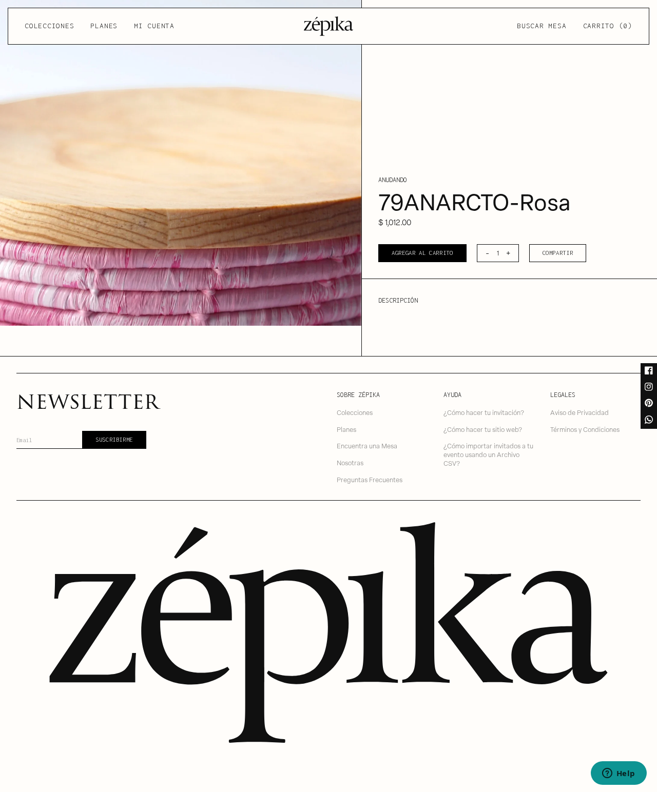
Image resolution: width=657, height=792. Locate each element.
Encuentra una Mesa (367, 445)
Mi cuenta (154, 26)
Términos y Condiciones (585, 429)
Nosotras (350, 462)
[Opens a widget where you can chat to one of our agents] (618, 774)
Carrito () (607, 26)
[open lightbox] (180, 163)
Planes (104, 26)
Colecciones (49, 26)
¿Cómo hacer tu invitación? (483, 412)
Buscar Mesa (541, 26)
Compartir (558, 252)
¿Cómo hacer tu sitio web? (482, 429)
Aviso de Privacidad (579, 412)
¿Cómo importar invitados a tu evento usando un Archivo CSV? (488, 454)
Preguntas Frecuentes (369, 479)
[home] (328, 26)
